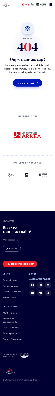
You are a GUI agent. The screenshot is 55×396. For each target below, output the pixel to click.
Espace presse (10, 333)
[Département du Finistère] (43, 175)
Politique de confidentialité (10, 320)
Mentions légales (11, 312)
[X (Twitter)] (48, 285)
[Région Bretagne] (26, 175)
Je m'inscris (12, 248)
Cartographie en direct (21, 264)
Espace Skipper (10, 280)
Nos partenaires (10, 286)
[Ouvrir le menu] (51, 4)
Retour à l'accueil (25, 82)
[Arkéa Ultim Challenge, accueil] (6, 4)
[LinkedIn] (40, 293)
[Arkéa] (27, 135)
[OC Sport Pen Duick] (25, 355)
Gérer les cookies (11, 327)
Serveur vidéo (9, 297)
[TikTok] (48, 293)
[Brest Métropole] (11, 175)
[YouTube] (32, 293)
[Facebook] (32, 285)
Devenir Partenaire (12, 291)
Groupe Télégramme (13, 339)
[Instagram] (40, 285)
